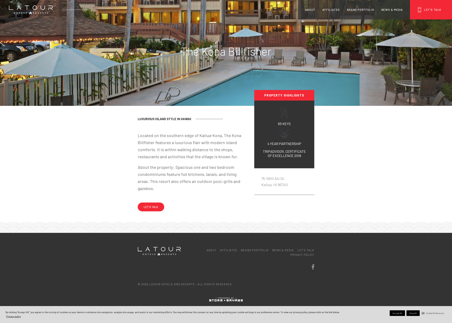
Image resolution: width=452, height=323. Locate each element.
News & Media (392, 9)
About (310, 9)
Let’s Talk (432, 9)
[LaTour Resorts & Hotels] (31, 9)
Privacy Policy (302, 254)
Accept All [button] (397, 313)
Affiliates (331, 9)
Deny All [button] (413, 313)
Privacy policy (13, 316)
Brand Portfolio (360, 9)
